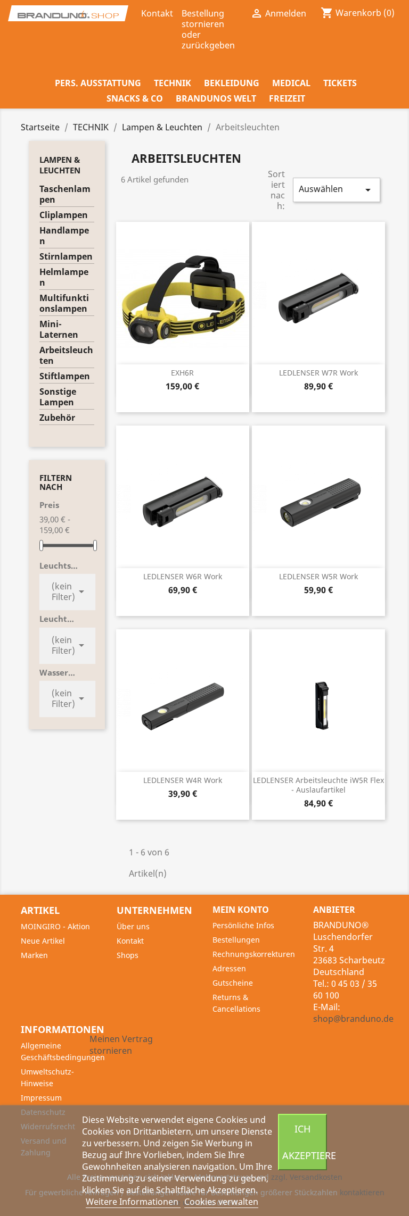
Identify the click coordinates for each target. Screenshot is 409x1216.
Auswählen (336, 189)
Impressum (41, 1098)
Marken (34, 955)
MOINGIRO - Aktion (55, 926)
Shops (127, 955)
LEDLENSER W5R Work (318, 576)
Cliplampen (63, 215)
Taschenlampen (65, 194)
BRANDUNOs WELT (216, 98)
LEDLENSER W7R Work (318, 373)
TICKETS (340, 83)
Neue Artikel (43, 941)
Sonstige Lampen (57, 397)
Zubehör (57, 417)
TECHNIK (172, 83)
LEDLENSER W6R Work (182, 576)
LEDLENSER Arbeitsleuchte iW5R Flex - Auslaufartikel (318, 785)
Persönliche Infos (243, 925)
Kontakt (157, 13)
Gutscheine (232, 983)
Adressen (229, 968)
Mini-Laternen (58, 329)
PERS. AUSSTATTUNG (98, 83)
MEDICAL (291, 83)
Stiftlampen (64, 376)
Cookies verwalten (221, 1201)
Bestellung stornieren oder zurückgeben (208, 29)
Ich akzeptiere (304, 1142)
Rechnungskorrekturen (253, 954)
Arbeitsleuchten (66, 356)
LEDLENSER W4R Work (182, 780)
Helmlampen (63, 277)
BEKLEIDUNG (231, 83)
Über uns (133, 926)
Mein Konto (240, 909)
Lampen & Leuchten (59, 165)
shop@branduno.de (353, 1019)
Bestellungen (236, 940)
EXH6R (182, 373)
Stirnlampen (66, 256)
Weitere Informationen (133, 1201)
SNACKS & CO (135, 98)
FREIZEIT (287, 98)
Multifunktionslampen (64, 303)
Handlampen (64, 236)
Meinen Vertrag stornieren (121, 1044)
